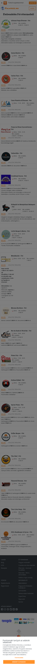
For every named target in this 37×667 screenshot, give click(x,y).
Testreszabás (19, 657)
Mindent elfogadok (19, 662)
